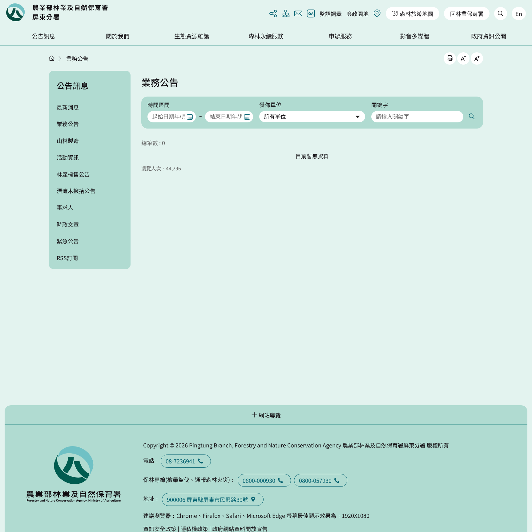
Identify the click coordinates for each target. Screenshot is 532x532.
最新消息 (68, 107)
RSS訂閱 (67, 258)
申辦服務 (340, 36)
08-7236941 (180, 461)
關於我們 (117, 36)
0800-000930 (259, 480)
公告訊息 (43, 36)
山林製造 (68, 141)
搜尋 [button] (471, 116)
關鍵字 (379, 105)
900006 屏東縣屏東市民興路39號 (207, 499)
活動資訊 (68, 157)
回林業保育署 (466, 14)
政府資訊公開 (488, 36)
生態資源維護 (191, 36)
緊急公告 (68, 241)
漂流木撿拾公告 (76, 191)
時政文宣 (68, 224)
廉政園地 (357, 14)
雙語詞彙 (331, 14)
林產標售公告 (73, 174)
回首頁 (57, 12)
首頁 (51, 58)
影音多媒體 (414, 36)
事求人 (65, 207)
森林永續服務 (266, 36)
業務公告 (77, 58)
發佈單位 (270, 105)
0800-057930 (315, 480)
